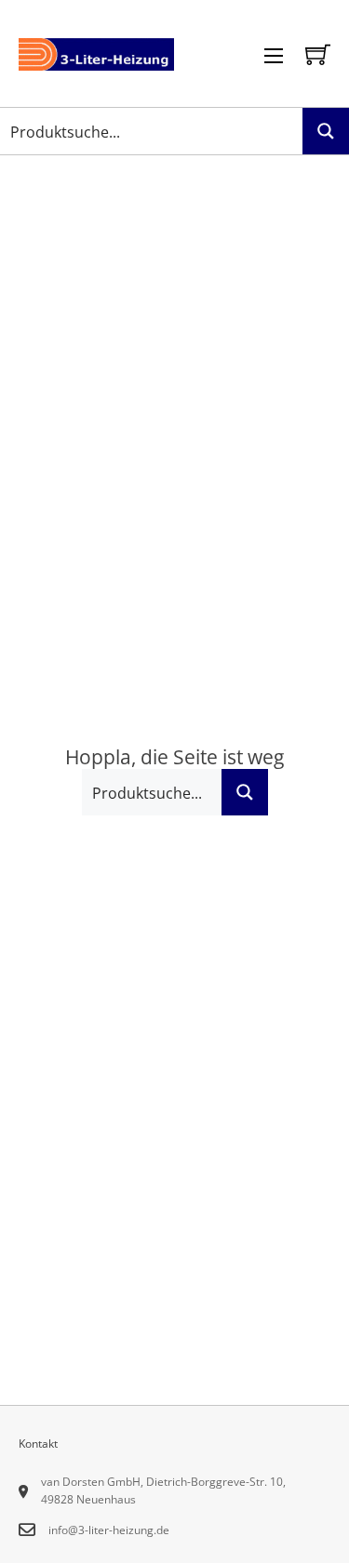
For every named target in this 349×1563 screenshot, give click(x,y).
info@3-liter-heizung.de (108, 1530)
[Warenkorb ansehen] (317, 54)
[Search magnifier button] (325, 131)
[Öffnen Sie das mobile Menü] (273, 55)
